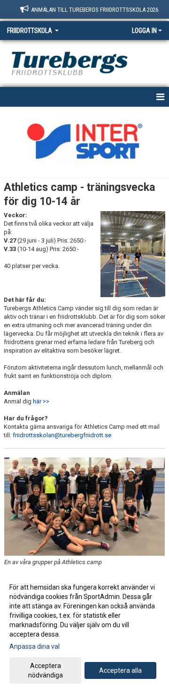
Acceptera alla (120, 670)
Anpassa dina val (34, 646)
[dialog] (84, 630)
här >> (41, 401)
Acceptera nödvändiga (45, 670)
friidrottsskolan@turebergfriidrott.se (62, 435)
